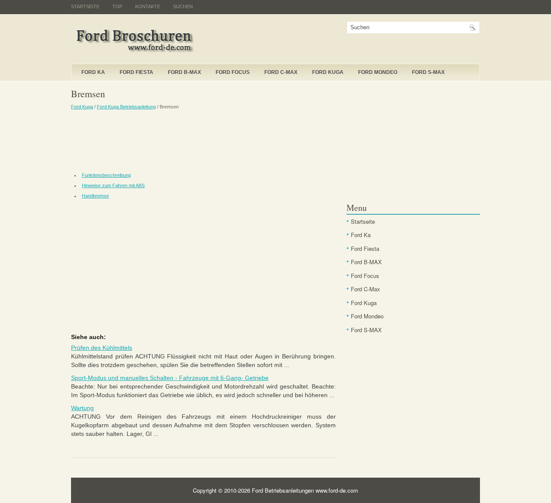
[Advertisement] (203, 140)
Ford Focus (233, 72)
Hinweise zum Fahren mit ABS (113, 185)
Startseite (85, 6)
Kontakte (147, 6)
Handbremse (95, 195)
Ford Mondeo (377, 72)
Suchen (183, 6)
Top (117, 6)
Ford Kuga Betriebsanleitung (126, 106)
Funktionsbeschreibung (106, 175)
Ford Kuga (328, 72)
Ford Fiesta (136, 72)
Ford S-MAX (428, 72)
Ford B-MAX (184, 72)
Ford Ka (93, 72)
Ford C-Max (280, 72)
